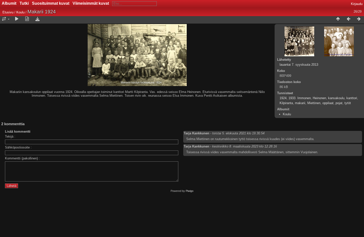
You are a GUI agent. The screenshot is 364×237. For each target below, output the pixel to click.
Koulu (20, 12)
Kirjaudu (357, 4)
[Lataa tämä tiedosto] (37, 19)
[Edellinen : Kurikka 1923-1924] (348, 19)
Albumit (9, 3)
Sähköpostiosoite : (18, 147)
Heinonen (319, 98)
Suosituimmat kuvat (50, 3)
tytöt (347, 103)
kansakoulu (336, 98)
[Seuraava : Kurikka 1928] (359, 19)
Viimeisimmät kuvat (91, 3)
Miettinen (313, 103)
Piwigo (189, 190)
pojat (339, 103)
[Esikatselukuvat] (338, 19)
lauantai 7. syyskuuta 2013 (299, 64)
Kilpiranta (286, 103)
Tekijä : (10, 136)
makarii (300, 103)
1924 (283, 98)
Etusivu (7, 12)
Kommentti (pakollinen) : (22, 158)
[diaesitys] (16, 19)
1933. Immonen (299, 98)
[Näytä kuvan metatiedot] (27, 19)
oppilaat (328, 103)
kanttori (351, 98)
